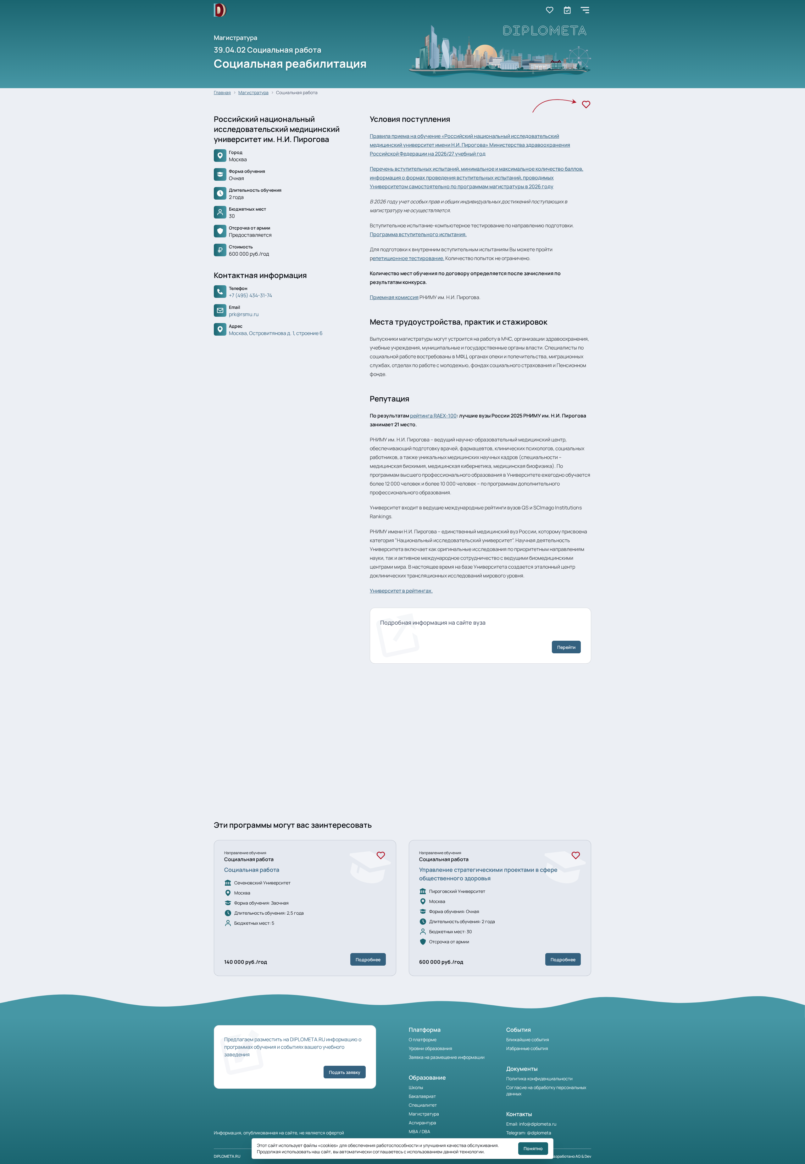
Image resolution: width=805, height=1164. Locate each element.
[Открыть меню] (585, 10)
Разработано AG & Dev (571, 1156)
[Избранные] (549, 10)
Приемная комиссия (394, 297)
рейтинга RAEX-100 (433, 415)
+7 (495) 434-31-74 (250, 295)
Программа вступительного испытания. (418, 234)
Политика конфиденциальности (539, 1079)
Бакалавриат (422, 1096)
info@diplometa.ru (537, 1124)
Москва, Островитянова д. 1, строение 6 (276, 333)
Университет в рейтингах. (401, 590)
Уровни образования (430, 1048)
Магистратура (253, 92)
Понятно (533, 1148)
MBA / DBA (419, 1131)
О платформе (422, 1039)
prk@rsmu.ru (244, 314)
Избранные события (527, 1048)
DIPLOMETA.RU (227, 1156)
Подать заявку (344, 1072)
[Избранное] (586, 104)
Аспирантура (422, 1123)
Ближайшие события (527, 1039)
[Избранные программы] (567, 10)
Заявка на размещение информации (447, 1057)
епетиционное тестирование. (408, 258)
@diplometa (539, 1133)
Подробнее (368, 959)
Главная (222, 92)
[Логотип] (220, 10)
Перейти (566, 647)
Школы (416, 1087)
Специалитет (423, 1105)
